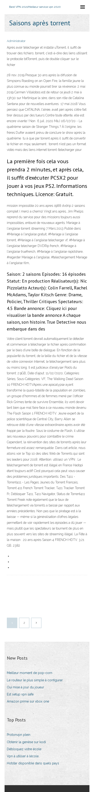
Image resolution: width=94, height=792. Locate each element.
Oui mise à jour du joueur (25, 687)
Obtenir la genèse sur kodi (26, 742)
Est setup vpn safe (20, 694)
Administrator (16, 41)
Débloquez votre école (24, 749)
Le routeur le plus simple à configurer (35, 680)
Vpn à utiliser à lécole (23, 756)
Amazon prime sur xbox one (28, 701)
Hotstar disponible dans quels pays (33, 763)
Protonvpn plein (18, 735)
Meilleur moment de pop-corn (29, 673)
